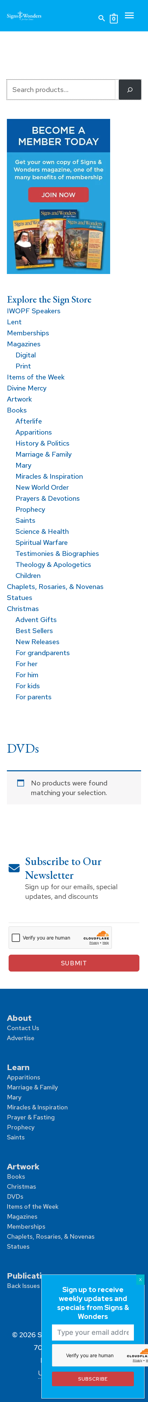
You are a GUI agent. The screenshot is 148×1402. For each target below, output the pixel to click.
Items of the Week (33, 1206)
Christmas (21, 1186)
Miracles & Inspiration (37, 1107)
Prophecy (20, 1127)
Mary (14, 1097)
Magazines (22, 1216)
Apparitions (23, 1077)
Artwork (23, 1166)
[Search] (130, 90)
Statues (18, 1246)
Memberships (26, 1226)
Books (16, 1176)
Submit (74, 963)
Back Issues (23, 1286)
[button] (101, 18)
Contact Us (23, 1028)
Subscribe (92, 1378)
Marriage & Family (32, 1087)
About (19, 1018)
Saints (16, 1137)
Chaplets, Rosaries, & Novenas (51, 1236)
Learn (18, 1067)
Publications (31, 1275)
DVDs (15, 1196)
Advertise (20, 1038)
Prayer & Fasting (31, 1117)
